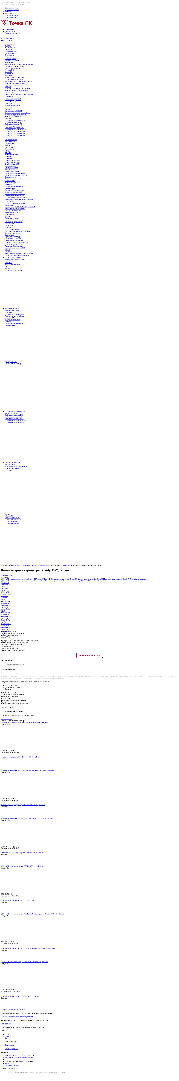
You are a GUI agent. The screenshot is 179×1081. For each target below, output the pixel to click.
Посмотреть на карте (12, 1065)
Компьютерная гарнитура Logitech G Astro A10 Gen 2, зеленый (23, 805)
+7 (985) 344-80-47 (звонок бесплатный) (19, 1058)
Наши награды (14, 15)
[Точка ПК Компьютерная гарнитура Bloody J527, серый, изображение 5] (80, 581)
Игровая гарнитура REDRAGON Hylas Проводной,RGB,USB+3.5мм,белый (28, 948)
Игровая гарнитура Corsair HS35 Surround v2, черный (20, 996)
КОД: (3, 577)
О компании (9, 29)
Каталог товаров (7, 40)
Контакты (8, 12)
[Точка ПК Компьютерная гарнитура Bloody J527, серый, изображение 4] (27, 581)
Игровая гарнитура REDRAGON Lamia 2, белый (18, 900)
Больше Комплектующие (15, 194)
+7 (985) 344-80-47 (7, 38)
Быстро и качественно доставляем (13, 1009)
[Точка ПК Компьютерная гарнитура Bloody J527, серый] (21, 579)
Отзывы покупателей (12, 33)
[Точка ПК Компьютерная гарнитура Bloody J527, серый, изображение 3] (121, 579)
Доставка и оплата (11, 8)
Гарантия (12, 17)
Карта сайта (9, 1036)
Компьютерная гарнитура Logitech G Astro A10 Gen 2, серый (22, 852)
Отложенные (9, 1047)
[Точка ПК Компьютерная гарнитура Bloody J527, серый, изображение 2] (68, 579)
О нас (7, 1034)
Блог (6, 1038)
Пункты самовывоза (12, 10)
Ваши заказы (9, 1045)
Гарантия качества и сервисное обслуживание (17, 1017)
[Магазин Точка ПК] (16, 26)
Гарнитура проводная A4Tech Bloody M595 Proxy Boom (20, 757)
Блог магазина (10, 31)
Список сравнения (11, 1049)
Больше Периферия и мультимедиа (18, 255)
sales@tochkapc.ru (11, 1063)
